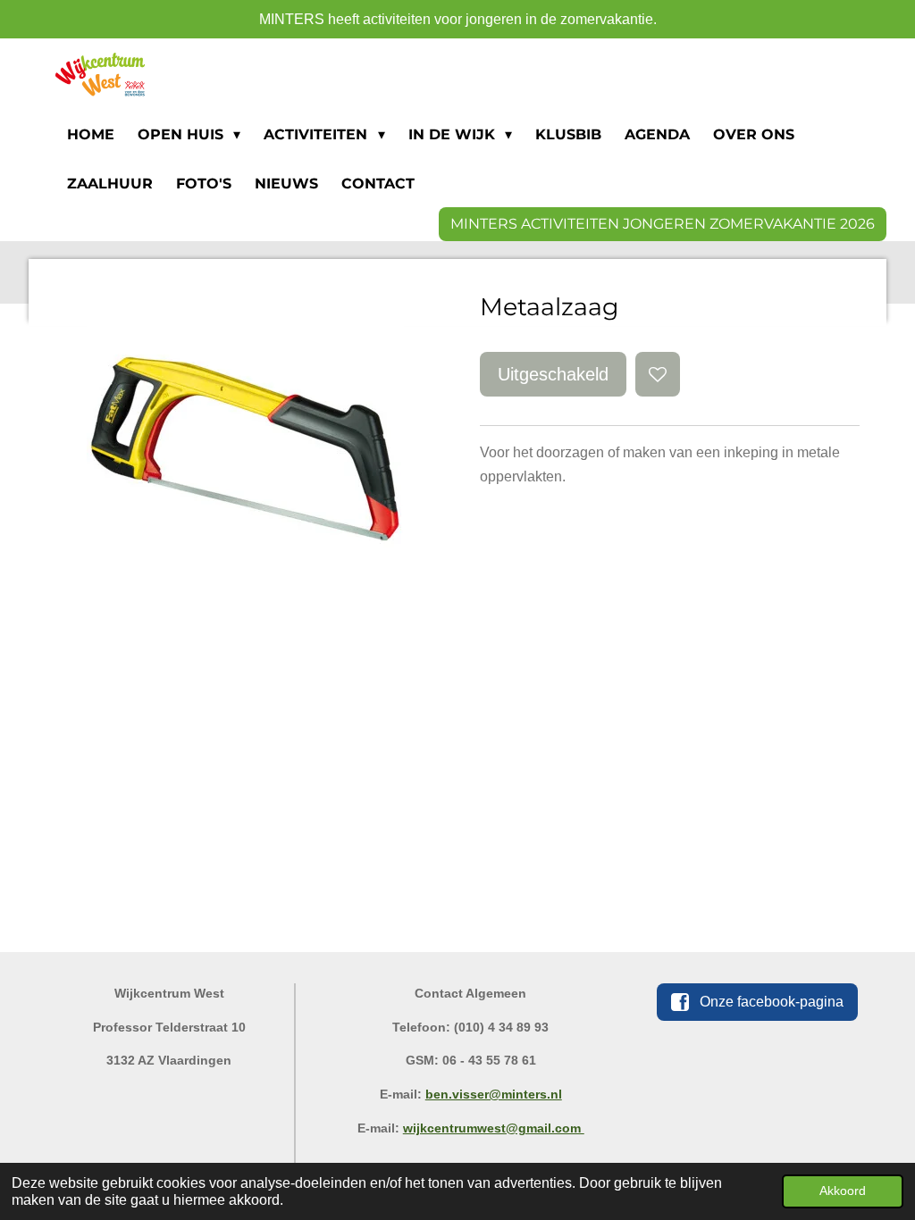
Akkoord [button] (842, 1190)
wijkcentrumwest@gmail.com (493, 1128)
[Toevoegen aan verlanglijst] (657, 374)
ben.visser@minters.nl (493, 1094)
